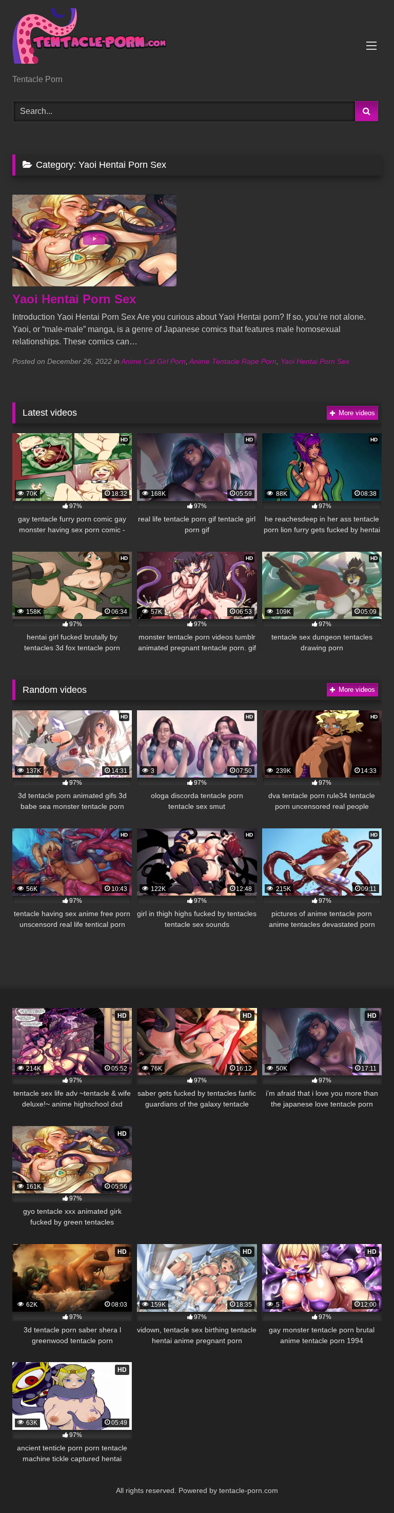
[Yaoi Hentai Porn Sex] (94, 283)
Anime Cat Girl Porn (153, 361)
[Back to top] (362, 1482)
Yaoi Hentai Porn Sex (74, 299)
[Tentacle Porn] (197, 40)
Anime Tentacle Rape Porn (233, 361)
